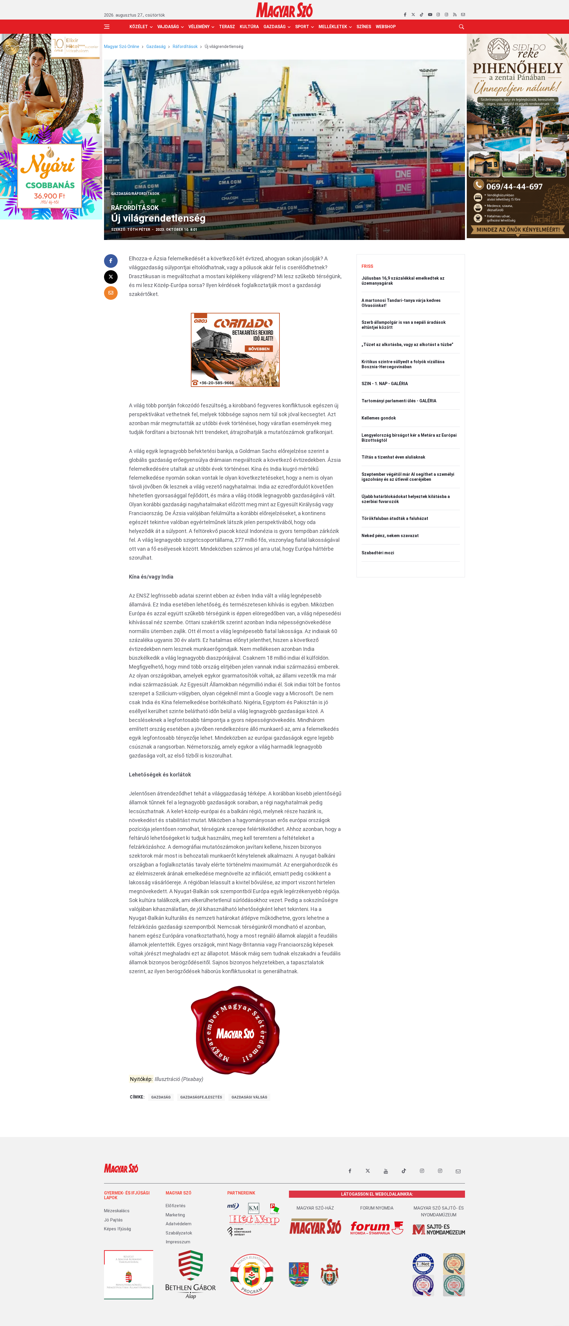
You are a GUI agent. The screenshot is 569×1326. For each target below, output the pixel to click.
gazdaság (161, 1097)
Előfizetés (176, 1205)
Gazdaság (274, 26)
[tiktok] (421, 15)
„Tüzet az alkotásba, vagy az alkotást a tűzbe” (407, 344)
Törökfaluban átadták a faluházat (395, 518)
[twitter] (413, 15)
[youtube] (430, 15)
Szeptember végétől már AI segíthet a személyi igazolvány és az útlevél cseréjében (408, 477)
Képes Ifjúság (117, 1228)
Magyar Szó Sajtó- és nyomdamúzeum (439, 1211)
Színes (364, 26)
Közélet (139, 26)
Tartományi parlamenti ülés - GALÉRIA (399, 400)
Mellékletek (333, 26)
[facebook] (405, 15)
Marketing (175, 1215)
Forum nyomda (377, 1208)
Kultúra (249, 26)
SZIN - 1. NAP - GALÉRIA (385, 383)
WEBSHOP (386, 26)
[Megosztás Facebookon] (111, 261)
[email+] (458, 1171)
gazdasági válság (249, 1097)
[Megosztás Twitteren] (111, 277)
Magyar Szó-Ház (315, 1208)
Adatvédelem (178, 1223)
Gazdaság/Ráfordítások (135, 194)
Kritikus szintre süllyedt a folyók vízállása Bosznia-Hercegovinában (403, 364)
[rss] (455, 15)
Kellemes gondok (379, 418)
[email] (463, 15)
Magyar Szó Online (121, 46)
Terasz (227, 26)
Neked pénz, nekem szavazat (390, 535)
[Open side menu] (106, 27)
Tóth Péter (138, 230)
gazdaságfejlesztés (201, 1097)
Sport (302, 26)
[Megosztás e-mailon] (111, 293)
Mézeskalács (117, 1210)
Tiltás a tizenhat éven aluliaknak (393, 457)
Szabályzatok (179, 1233)
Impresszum (178, 1242)
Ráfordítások (185, 46)
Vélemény (199, 26)
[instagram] (438, 15)
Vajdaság (168, 26)
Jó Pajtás (113, 1220)
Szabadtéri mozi (378, 552)
